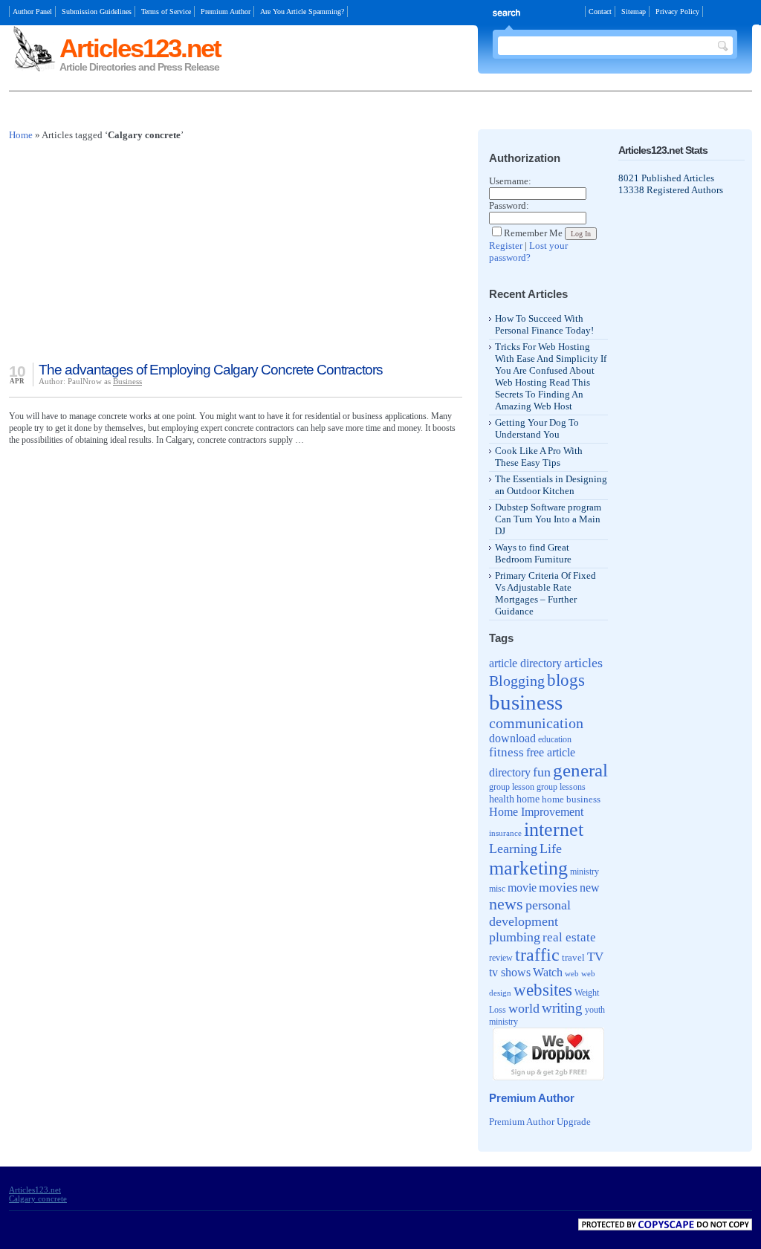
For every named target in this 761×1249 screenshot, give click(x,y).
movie (522, 887)
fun (542, 772)
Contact (600, 11)
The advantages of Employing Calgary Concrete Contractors (211, 369)
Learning (513, 848)
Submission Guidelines (97, 11)
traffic (537, 954)
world (524, 1008)
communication (536, 723)
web (572, 974)
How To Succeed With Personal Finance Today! (544, 324)
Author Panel (32, 11)
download (512, 738)
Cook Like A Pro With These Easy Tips (539, 456)
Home (21, 134)
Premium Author (225, 11)
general (580, 770)
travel (573, 957)
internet (553, 829)
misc (497, 888)
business (526, 702)
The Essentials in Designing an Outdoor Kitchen (551, 484)
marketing (528, 868)
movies (558, 887)
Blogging (517, 680)
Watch (548, 972)
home (528, 799)
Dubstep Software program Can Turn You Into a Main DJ (548, 519)
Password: (509, 205)
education (554, 739)
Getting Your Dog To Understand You (537, 428)
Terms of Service (166, 11)
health (501, 799)
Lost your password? (528, 251)
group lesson (511, 787)
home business (571, 799)
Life (551, 848)
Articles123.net (140, 47)
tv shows (510, 972)
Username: (510, 180)
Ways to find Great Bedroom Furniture (533, 553)
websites (543, 989)
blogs (566, 680)
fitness (506, 752)
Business (127, 381)
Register (505, 245)
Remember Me (533, 233)
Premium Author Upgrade (540, 1121)
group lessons (561, 787)
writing (562, 1008)
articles (583, 662)
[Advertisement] (183, 111)
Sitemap (633, 11)
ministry (584, 871)
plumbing (514, 937)
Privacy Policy (677, 11)
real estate (569, 937)
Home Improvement (536, 811)
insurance (505, 832)
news (506, 904)
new (590, 887)
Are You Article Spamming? (302, 11)
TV (595, 956)
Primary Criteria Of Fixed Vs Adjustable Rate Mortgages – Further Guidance (545, 593)
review (501, 958)
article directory (525, 663)
